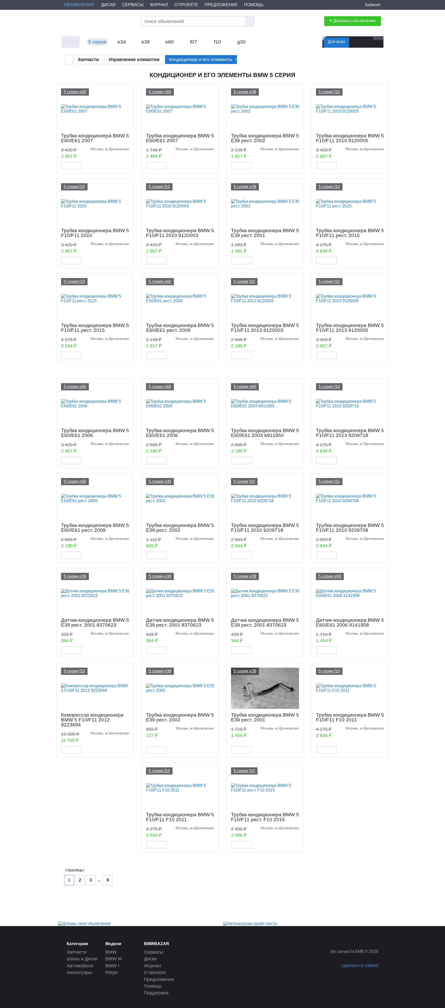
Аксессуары (79, 972)
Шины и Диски (82, 958)
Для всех (336, 41)
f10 (217, 42)
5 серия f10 (329, 92)
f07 (193, 42)
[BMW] (70, 43)
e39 (145, 42)
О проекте (186, 5)
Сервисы (132, 5)
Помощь (253, 5)
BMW (111, 952)
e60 (169, 42)
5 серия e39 (245, 92)
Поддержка (156, 992)
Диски (108, 5)
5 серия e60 (75, 92)
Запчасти (77, 952)
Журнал (159, 5)
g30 (241, 42)
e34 (121, 42)
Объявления (79, 5)
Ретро (111, 972)
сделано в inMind (359, 965)
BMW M (113, 958)
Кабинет (373, 5)
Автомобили (80, 965)
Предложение (221, 5)
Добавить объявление (352, 20)
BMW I (112, 965)
